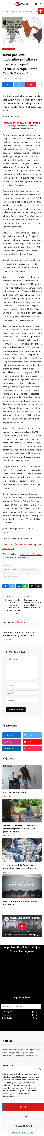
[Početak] (5, 935)
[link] (41, 11)
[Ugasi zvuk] (34, 935)
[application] (22, 926)
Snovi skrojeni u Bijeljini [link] (15, 792)
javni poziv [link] (8, 566)
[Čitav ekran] (38, 935)
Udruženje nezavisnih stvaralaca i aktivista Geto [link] (20, 571)
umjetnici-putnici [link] (10, 577)
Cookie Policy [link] (15, 1133)
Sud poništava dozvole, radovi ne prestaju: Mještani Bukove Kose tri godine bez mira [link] (20, 828)
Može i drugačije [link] (8, 49)
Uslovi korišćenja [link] (28, 1133)
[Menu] (4, 4)
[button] (40, 1069)
